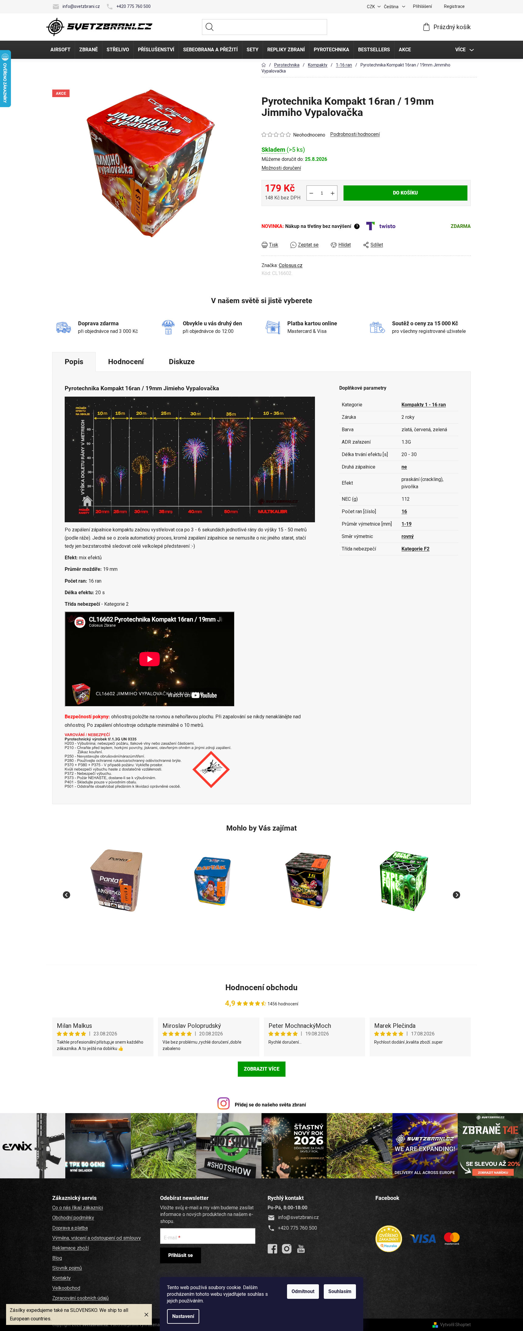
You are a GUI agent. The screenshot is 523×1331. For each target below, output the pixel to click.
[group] (116, 891)
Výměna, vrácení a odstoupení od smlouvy (96, 1238)
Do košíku (405, 193)
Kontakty (61, 1278)
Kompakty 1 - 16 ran (424, 405)
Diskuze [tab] (182, 361)
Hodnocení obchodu (261, 987)
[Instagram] (287, 1249)
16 (404, 511)
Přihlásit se (180, 1255)
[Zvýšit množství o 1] (332, 193)
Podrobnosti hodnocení (355, 134)
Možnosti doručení (281, 168)
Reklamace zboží (70, 1248)
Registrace (454, 6)
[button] (116, 927)
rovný (408, 536)
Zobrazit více (261, 1069)
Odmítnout (303, 1291)
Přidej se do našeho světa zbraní (270, 1105)
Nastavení (183, 1316)
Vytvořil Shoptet (455, 1324)
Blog (57, 1258)
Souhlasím (339, 1291)
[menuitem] (60, 50)
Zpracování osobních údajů (80, 1298)
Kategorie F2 (415, 549)
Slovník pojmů (67, 1268)
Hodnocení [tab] (126, 361)
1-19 (407, 524)
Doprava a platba (70, 1228)
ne (404, 467)
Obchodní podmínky (73, 1218)
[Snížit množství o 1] (311, 193)
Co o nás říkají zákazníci (77, 1208)
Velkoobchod (66, 1288)
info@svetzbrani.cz (81, 6)
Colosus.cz (291, 265)
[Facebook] (272, 1249)
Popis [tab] (74, 361)
